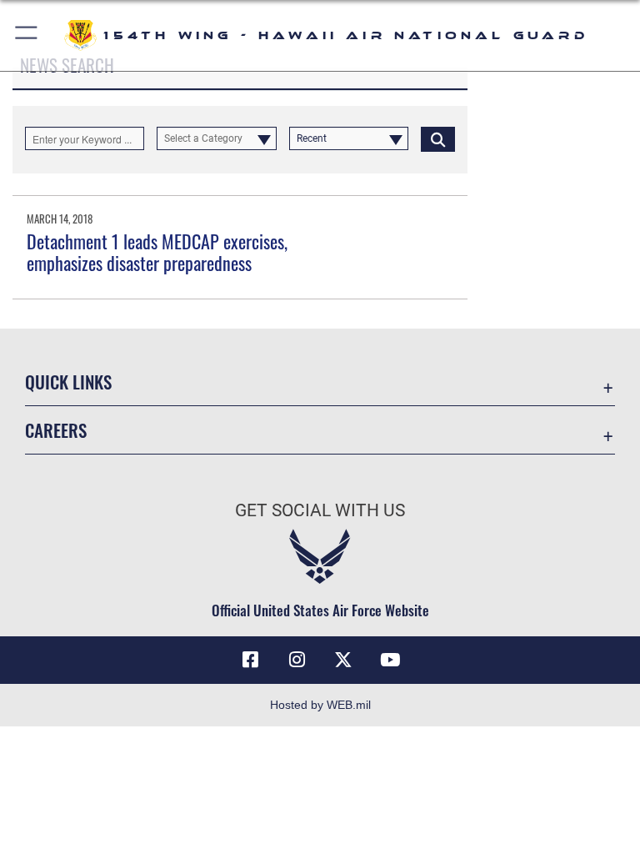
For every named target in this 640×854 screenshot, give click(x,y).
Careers (56, 430)
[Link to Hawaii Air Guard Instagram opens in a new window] (296, 659)
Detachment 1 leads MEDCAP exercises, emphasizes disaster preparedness (157, 252)
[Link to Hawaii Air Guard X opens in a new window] (343, 659)
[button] (27, 35)
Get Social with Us (320, 510)
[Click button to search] (438, 138)
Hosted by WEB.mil (320, 704)
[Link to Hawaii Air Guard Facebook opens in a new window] (250, 659)
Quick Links (68, 381)
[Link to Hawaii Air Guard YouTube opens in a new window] (390, 659)
